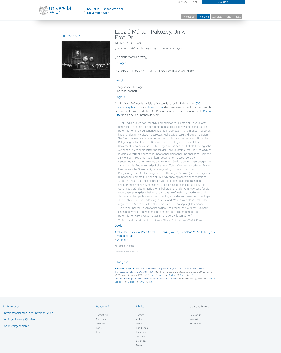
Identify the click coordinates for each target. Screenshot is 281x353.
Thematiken (189, 16)
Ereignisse (141, 341)
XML (182, 275)
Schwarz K (120, 268)
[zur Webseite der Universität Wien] (56, 10)
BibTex (171, 275)
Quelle (118, 225)
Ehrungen (141, 332)
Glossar (140, 345)
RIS (191, 275)
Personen (204, 16)
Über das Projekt (199, 306)
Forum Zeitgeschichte (15, 326)
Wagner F (129, 268)
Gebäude (140, 336)
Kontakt (194, 319)
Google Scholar (155, 275)
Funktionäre (142, 328)
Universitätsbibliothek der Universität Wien (27, 313)
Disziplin (120, 80)
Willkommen (196, 323)
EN (193, 1)
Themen (140, 315)
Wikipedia (122, 239)
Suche (181, 2)
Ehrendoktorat (155, 107)
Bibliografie (121, 262)
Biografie (120, 97)
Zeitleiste (217, 16)
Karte (228, 16)
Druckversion (73, 36)
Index (238, 16)
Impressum (195, 315)
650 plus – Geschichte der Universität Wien (105, 11)
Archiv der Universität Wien (18, 319)
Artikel (139, 319)
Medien (139, 323)
